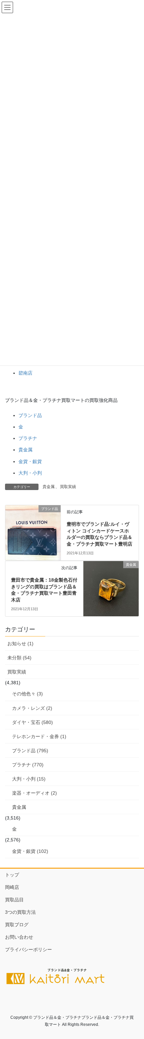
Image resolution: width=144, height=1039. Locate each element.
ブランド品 (30, 415)
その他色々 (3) (27, 693)
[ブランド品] (33, 527)
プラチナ (27, 438)
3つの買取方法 (20, 912)
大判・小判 (30, 473)
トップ (12, 874)
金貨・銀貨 (30, 461)
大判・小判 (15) (29, 779)
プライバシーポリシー (28, 949)
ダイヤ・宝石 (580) (32, 722)
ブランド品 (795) (30, 750)
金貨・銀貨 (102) (30, 851)
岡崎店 (12, 887)
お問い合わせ (19, 937)
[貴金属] (111, 581)
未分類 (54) (19, 657)
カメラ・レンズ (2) (32, 708)
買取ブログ (16, 924)
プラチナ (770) (28, 764)
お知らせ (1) (20, 643)
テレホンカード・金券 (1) (39, 736)
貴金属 (25, 449)
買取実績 (68, 486)
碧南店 (25, 373)
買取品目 (14, 899)
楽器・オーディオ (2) (34, 793)
